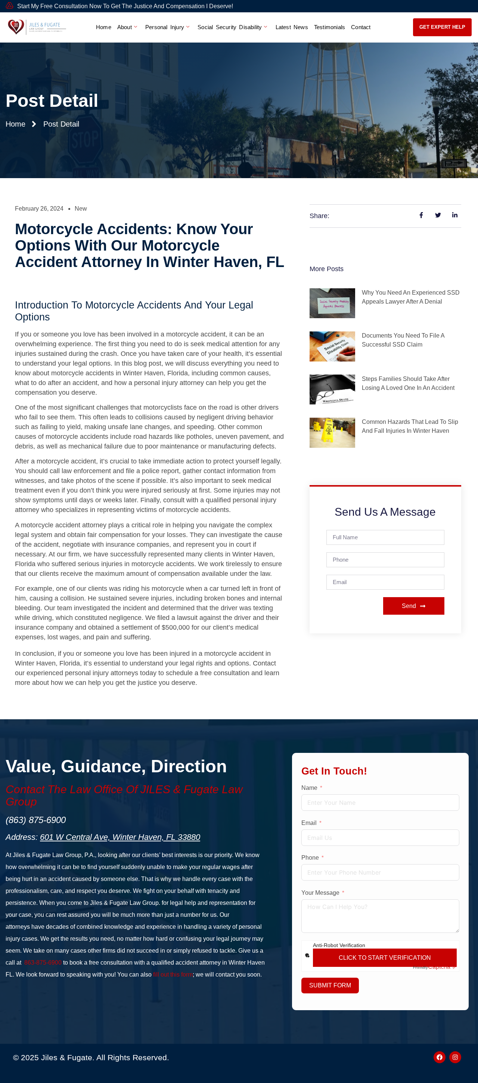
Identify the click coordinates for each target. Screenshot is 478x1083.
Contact (360, 27)
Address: (103, 837)
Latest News (292, 27)
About (124, 27)
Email (309, 823)
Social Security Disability (230, 27)
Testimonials (329, 27)
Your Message (320, 893)
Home (103, 27)
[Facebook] (440, 1057)
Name (309, 788)
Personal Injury (164, 27)
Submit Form (330, 985)
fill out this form (173, 974)
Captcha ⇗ (435, 966)
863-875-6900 (43, 962)
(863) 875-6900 (36, 820)
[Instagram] (455, 1057)
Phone (310, 857)
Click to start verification (385, 958)
